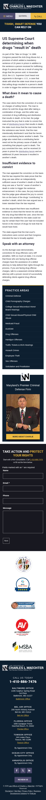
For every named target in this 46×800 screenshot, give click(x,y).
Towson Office (23, 743)
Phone (6, 495)
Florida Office (23, 729)
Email (6, 483)
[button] (8, 15)
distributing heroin (17, 124)
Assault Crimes (12, 350)
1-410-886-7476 (36, 460)
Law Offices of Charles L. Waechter (22, 786)
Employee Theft (12, 356)
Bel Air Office (23, 715)
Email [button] (24, 16)
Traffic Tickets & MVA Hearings (19, 345)
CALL (39, 16)
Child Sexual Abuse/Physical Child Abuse (20, 316)
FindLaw (33, 793)
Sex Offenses (11, 361)
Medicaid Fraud (12, 323)
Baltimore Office (23, 699)
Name (5, 470)
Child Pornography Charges (17, 301)
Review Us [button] (23, 780)
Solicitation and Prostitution (17, 366)
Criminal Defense (13, 296)
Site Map (17, 791)
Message (7, 508)
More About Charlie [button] (23, 437)
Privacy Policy (27, 791)
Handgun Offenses (13, 340)
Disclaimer (9, 791)
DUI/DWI (9, 329)
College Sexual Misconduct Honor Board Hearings (20, 308)
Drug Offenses (11, 334)
